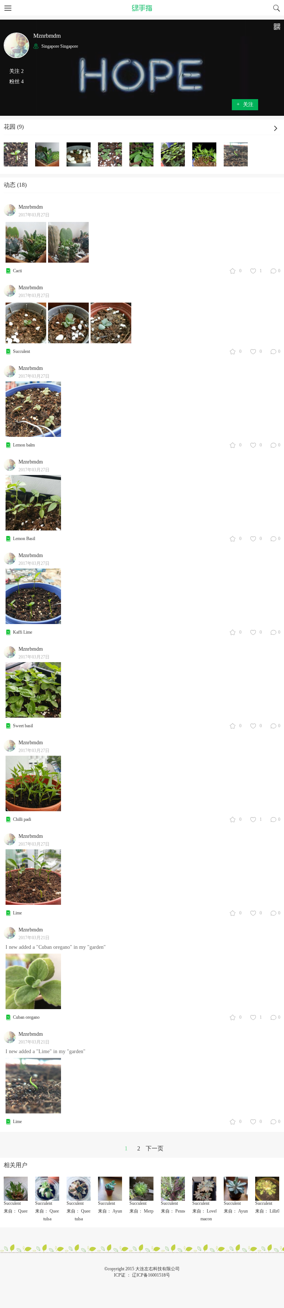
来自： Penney (174, 1211)
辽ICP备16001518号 (151, 1275)
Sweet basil (23, 725)
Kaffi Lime (22, 632)
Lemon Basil (24, 538)
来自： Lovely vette (210, 1211)
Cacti (17, 270)
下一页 (154, 1148)
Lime (17, 913)
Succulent (21, 351)
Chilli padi (22, 819)
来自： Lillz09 (268, 1211)
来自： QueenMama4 (23, 1211)
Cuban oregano (26, 1017)
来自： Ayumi (111, 1211)
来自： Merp (141, 1211)
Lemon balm (24, 445)
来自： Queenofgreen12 (57, 1211)
